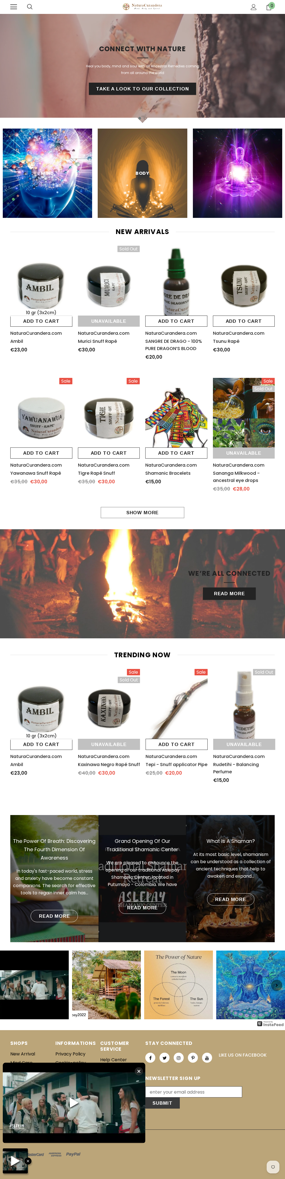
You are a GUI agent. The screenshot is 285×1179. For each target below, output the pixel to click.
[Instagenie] (270, 1023)
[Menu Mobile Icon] (13, 7)
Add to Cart (41, 321)
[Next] (276, 985)
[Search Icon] (30, 7)
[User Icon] (254, 7)
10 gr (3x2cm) (41, 312)
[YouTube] (207, 1058)
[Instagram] (179, 1058)
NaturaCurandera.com (36, 333)
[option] (142, 68)
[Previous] (8, 985)
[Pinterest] (193, 1058)
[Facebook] (150, 1058)
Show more (142, 512)
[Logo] (142, 7)
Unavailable (108, 321)
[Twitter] (164, 1058)
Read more (54, 916)
